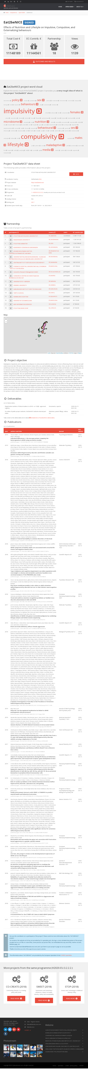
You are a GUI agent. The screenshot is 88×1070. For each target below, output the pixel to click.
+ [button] (6, 319)
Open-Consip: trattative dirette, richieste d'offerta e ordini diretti (64, 1049)
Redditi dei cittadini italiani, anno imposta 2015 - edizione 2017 (62, 1041)
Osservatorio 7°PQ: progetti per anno (56, 1051)
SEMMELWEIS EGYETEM (20, 297)
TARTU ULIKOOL (18, 293)
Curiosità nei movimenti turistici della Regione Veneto (61, 1030)
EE (51, 292)
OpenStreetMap (59, 353)
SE (52, 285)
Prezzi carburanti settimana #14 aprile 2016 (57, 1038)
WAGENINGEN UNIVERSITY (21, 240)
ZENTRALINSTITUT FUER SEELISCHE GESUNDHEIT (28, 262)
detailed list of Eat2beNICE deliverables (43, 418)
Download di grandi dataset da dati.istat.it (58, 1033)
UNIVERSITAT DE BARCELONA (22, 300)
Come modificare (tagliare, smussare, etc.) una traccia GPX (62, 1046)
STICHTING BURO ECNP (20, 308)
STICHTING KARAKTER (20, 243)
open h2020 (22, 12)
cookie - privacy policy (71, 1065)
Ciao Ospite (70, 1)
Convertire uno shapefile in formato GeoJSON (58, 1035)
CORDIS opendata (66, 955)
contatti (81, 1065)
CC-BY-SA (71, 353)
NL (52, 236)
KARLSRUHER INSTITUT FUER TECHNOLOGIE (27, 289)
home (60, 6)
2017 (32, 202)
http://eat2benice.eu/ (37, 182)
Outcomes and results (45, 61)
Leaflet (49, 353)
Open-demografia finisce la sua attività (56, 1043)
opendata (60, 1065)
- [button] (6, 321)
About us (79, 6)
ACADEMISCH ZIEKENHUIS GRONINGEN (25, 247)
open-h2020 (69, 6)
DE (53, 256)
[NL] (40, 179)
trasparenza (13, 12)
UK (52, 304)
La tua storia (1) (79, 1)
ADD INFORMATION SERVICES (22, 304)
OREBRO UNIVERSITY (20, 285)
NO (52, 281)
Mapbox (80, 353)
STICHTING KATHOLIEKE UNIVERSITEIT (25, 236)
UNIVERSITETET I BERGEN (21, 281)
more (77, 174)
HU (53, 296)
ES (53, 266)
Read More (15, 998)
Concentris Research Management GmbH (25, 272)
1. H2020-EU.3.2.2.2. (37, 192)
